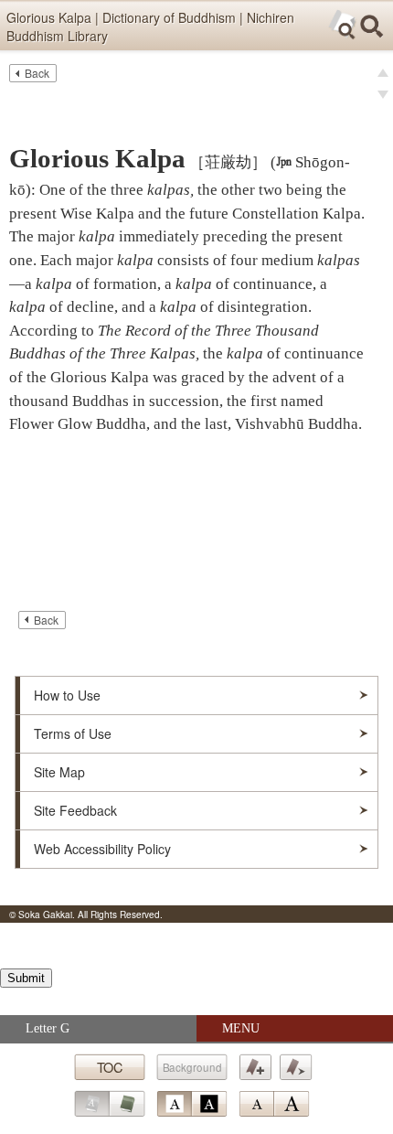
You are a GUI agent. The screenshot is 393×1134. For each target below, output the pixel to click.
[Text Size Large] (291, 1104)
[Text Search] (342, 24)
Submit (26, 978)
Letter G (47, 1028)
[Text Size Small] (256, 1104)
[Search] (372, 26)
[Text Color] (191, 1104)
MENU (241, 1028)
